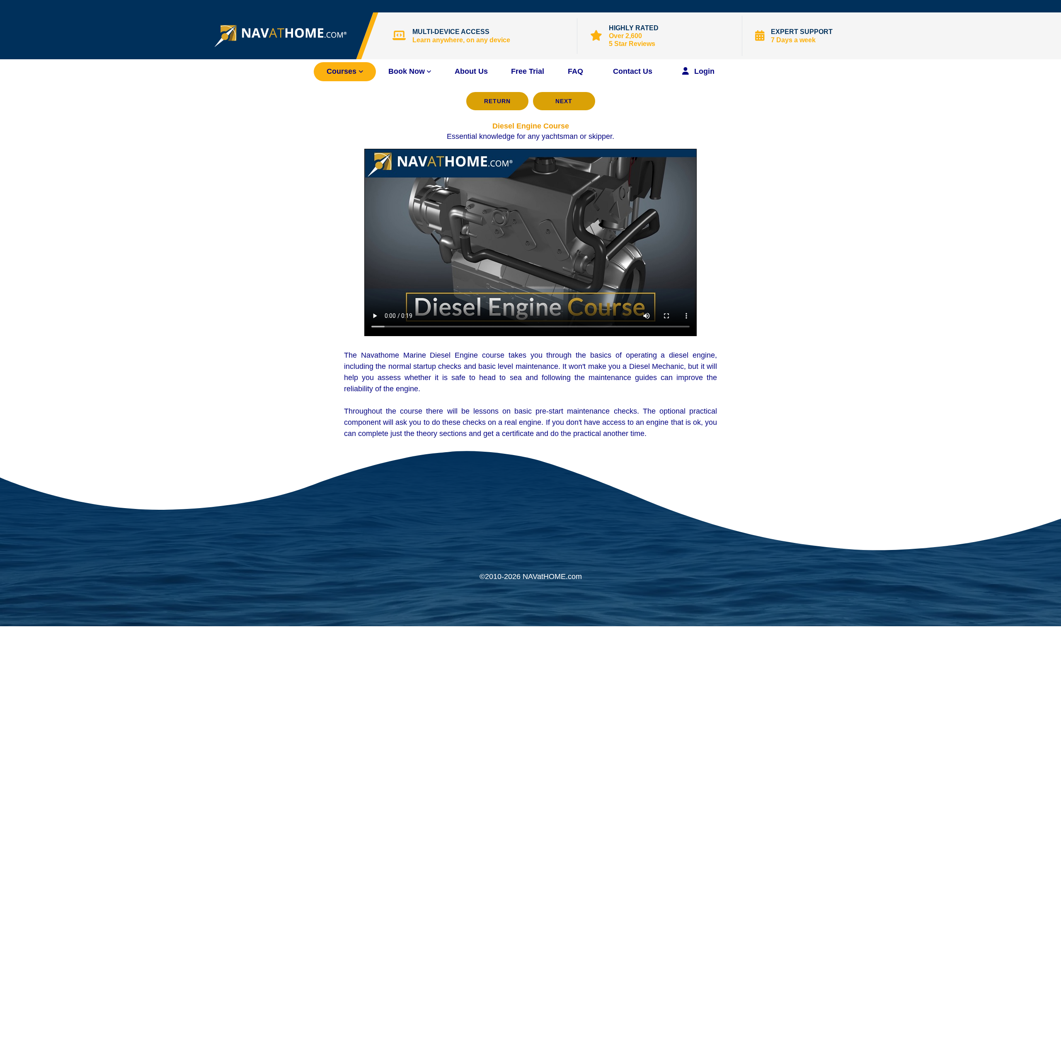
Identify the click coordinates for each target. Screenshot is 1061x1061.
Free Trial (527, 71)
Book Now (406, 71)
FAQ (575, 71)
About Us (471, 71)
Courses (343, 71)
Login (703, 71)
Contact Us (632, 71)
